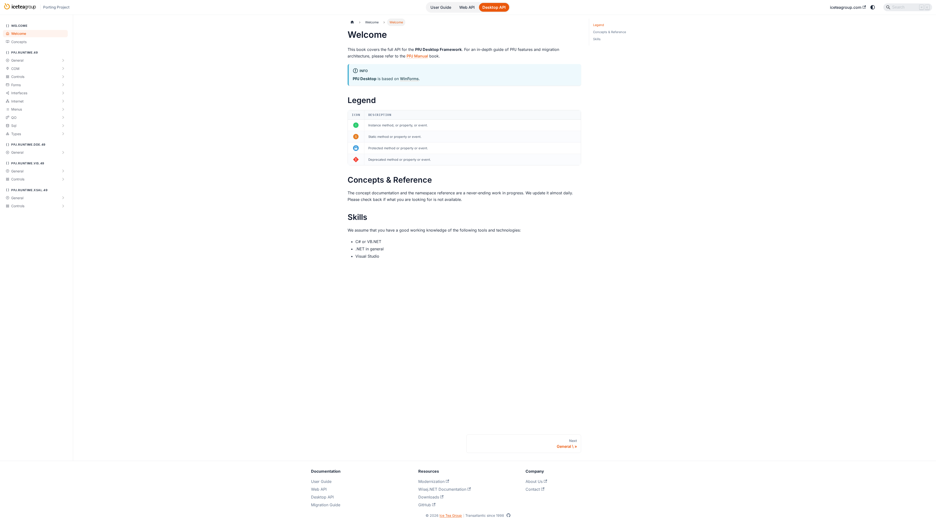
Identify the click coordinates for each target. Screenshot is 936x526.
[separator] (72, 230)
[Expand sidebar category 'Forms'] (63, 85)
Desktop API (494, 7)
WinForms (409, 78)
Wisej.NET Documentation (442, 489)
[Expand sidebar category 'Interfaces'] (63, 93)
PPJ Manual (417, 56)
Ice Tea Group (450, 515)
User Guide (440, 7)
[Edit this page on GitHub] (508, 515)
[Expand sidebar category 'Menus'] (63, 109)
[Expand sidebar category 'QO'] (63, 117)
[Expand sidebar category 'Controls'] (63, 76)
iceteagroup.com (845, 7)
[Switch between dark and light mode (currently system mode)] (873, 7)
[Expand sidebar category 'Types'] (63, 134)
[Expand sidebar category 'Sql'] (63, 125)
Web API (467, 7)
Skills (597, 39)
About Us (534, 481)
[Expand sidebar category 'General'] (63, 60)
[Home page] (352, 22)
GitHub (424, 504)
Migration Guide (325, 504)
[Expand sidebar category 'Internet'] (63, 101)
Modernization (431, 481)
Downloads (428, 497)
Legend (598, 25)
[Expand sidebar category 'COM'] (63, 68)
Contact (533, 489)
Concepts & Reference (609, 32)
